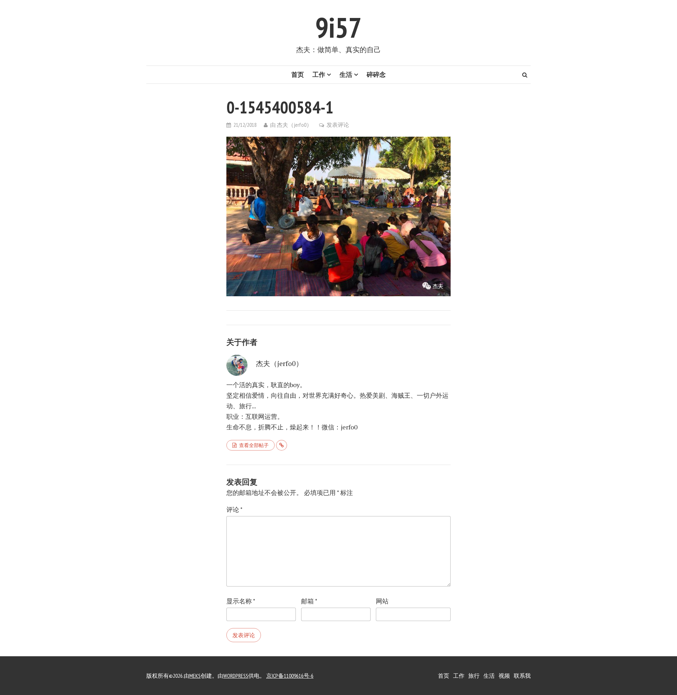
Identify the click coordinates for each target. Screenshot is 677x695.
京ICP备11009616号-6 (289, 675)
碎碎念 (376, 74)
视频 (504, 675)
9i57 (338, 27)
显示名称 (240, 601)
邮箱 (309, 601)
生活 (346, 74)
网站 (382, 601)
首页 (297, 74)
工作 (318, 74)
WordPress (235, 675)
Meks (195, 675)
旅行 (474, 675)
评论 (234, 509)
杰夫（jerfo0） (294, 124)
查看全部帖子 (254, 445)
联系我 (522, 675)
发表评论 (338, 124)
